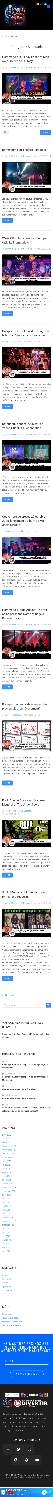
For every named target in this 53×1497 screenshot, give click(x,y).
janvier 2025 (7, 1183)
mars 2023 (7, 1244)
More (45, 132)
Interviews (6, 1279)
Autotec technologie (30, 1477)
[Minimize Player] (50, 1492)
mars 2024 (7, 1210)
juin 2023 (6, 1232)
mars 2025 (7, 1176)
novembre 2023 (9, 1221)
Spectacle (27, 67)
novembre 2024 (9, 1187)
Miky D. (8, 531)
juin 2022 (6, 1251)
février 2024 (7, 1214)
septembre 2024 (9, 1191)
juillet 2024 (7, 1199)
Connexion (6, 1314)
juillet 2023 (7, 1229)
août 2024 (6, 1195)
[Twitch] (16, 1460)
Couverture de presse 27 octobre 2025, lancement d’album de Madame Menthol (23, 521)
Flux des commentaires (12, 1321)
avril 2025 (6, 1172)
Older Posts (8, 995)
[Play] (44, 1492)
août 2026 (6, 1135)
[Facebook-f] (8, 1449)
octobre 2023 (8, 1225)
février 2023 (7, 1247)
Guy (6, 341)
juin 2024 (6, 1202)
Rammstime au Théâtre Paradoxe (24, 149)
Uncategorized (8, 1290)
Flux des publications (11, 1318)
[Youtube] (37, 1460)
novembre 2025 (9, 1150)
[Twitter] (19, 1449)
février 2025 (7, 1180)
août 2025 (6, 1161)
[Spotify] (26, 1460)
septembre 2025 (9, 1157)
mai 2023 (6, 1236)
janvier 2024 (7, 1217)
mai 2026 (6, 1138)
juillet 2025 (7, 1165)
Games (5, 1275)
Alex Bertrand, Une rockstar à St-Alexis (19, 1089)
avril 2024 (6, 1206)
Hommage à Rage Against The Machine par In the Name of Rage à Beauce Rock (25, 614)
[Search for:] (23, 1005)
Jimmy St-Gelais (12, 67)
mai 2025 (6, 1168)
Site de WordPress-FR (11, 1325)
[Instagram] (29, 1449)
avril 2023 (6, 1240)
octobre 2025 (8, 1153)
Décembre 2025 (9, 1146)
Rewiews (19, 811)
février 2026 (7, 1142)
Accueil (4, 36)
